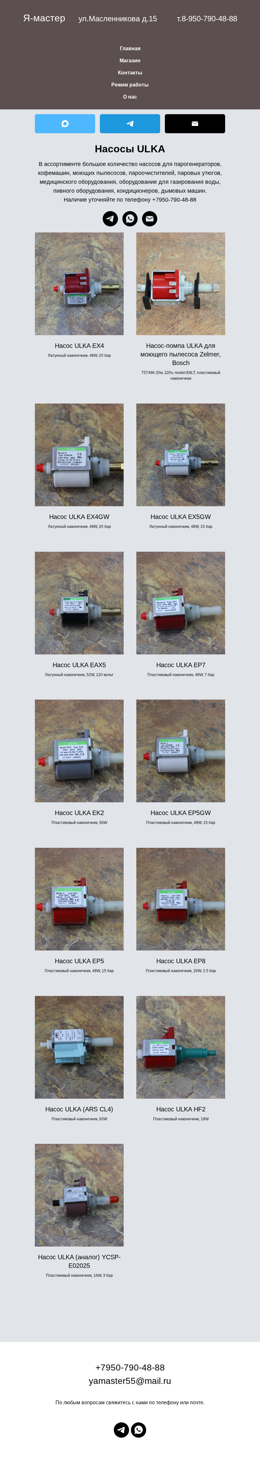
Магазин (130, 60)
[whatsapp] (130, 218)
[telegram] (110, 218)
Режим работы (130, 84)
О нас (130, 97)
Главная (130, 48)
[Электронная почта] (149, 218)
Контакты (130, 72)
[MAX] (65, 123)
